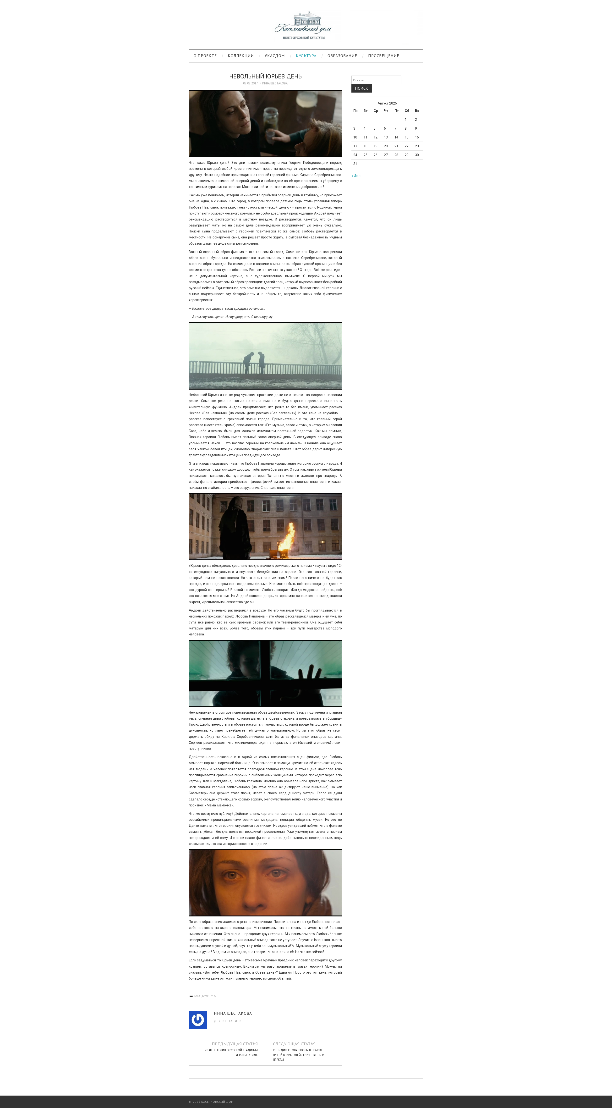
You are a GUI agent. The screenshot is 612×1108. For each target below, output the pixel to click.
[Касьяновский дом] (306, 27)
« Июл (356, 176)
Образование (342, 55)
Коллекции (241, 55)
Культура (306, 55)
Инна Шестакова (275, 83)
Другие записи (228, 1021)
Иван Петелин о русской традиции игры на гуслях (231, 1052)
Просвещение (383, 55)
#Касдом (275, 55)
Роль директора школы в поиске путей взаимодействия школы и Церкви (298, 1055)
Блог (197, 996)
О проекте (205, 55)
